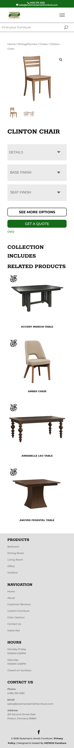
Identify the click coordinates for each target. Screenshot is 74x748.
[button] (61, 60)
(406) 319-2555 (16, 693)
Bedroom (13, 546)
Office (11, 566)
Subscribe (13, 630)
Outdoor (12, 572)
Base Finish (20, 172)
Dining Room (15, 553)
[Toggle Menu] (62, 15)
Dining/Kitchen (27, 44)
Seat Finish (20, 192)
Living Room (15, 559)
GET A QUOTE (37, 224)
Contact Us (14, 623)
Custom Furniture (18, 610)
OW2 (10, 231)
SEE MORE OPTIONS (37, 212)
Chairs (44, 44)
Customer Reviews (19, 604)
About (11, 598)
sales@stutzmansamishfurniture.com (30, 703)
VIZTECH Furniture (55, 743)
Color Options (16, 617)
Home (11, 44)
